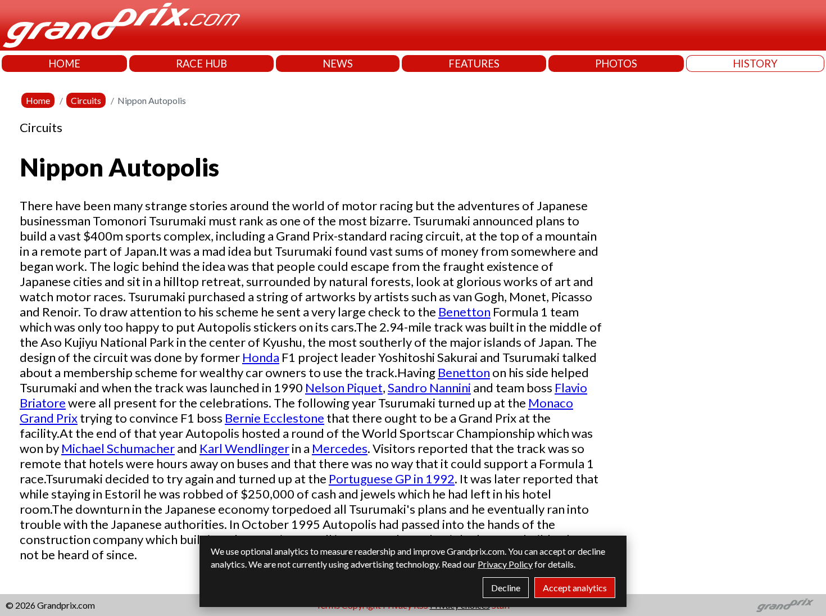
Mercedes (339, 448)
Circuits (86, 100)
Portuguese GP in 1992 (392, 478)
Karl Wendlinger (244, 448)
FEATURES (474, 63)
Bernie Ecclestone (274, 417)
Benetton (464, 311)
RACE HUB (201, 63)
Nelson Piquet (344, 387)
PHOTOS (616, 63)
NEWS (338, 63)
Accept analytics (575, 587)
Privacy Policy (505, 564)
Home (38, 100)
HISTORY (755, 63)
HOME (64, 63)
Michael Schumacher (118, 448)
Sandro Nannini (429, 387)
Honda (260, 357)
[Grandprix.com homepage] (785, 605)
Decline (505, 587)
